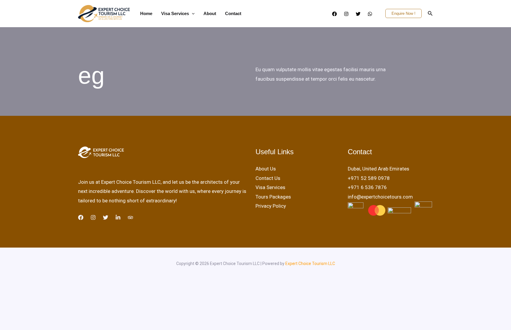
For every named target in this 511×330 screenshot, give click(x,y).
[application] (192, 13)
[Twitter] (358, 14)
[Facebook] (334, 14)
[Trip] (130, 217)
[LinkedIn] (118, 217)
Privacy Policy (271, 206)
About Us (266, 169)
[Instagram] (346, 14)
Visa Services (270, 187)
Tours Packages (273, 197)
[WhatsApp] (370, 14)
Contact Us (268, 178)
